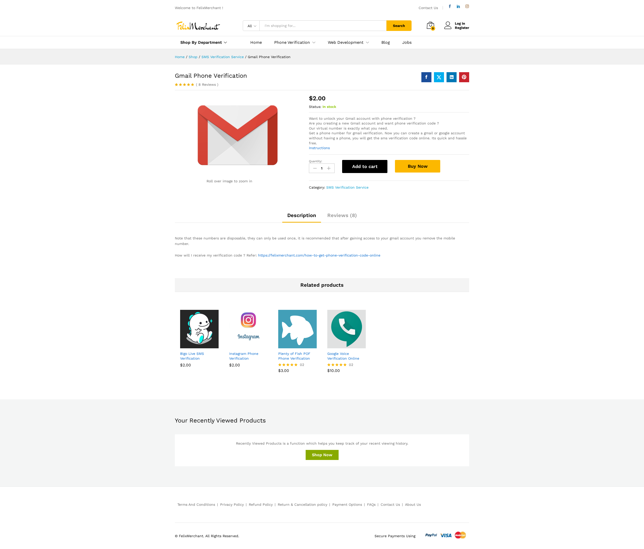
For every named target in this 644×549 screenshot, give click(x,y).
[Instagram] (467, 6)
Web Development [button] (346, 42)
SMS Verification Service (347, 187)
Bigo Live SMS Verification (192, 356)
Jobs (407, 42)
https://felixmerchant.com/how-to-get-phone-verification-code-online (319, 255)
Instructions (319, 148)
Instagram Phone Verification (243, 356)
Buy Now (418, 166)
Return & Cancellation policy (302, 504)
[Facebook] (450, 6)
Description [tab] (301, 215)
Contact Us (428, 8)
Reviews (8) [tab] (342, 215)
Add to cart (365, 166)
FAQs (371, 504)
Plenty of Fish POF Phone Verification (294, 356)
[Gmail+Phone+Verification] (439, 77)
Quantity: (315, 161)
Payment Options (347, 504)
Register (462, 28)
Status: (315, 107)
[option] (199, 342)
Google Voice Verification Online (343, 356)
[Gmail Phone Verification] (426, 77)
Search (399, 26)
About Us (413, 504)
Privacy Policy (232, 504)
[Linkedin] (458, 6)
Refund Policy (261, 504)
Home (256, 42)
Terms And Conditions (196, 504)
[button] (193, 345)
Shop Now (322, 454)
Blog (385, 42)
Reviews (207, 84)
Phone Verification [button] (292, 42)
